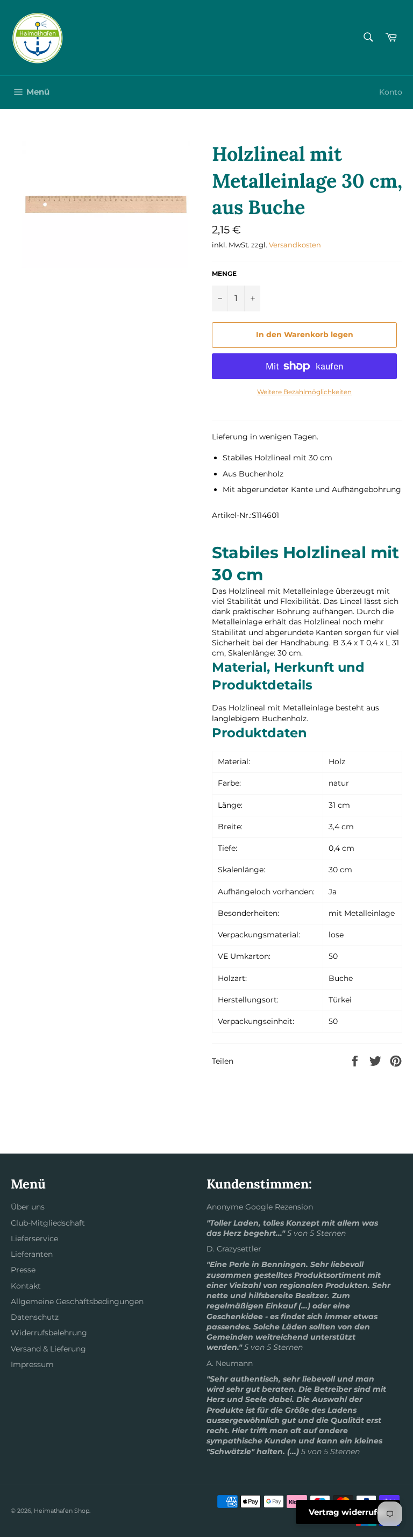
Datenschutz (35, 1317)
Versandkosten (295, 244)
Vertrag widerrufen (348, 1512)
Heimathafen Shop (61, 1510)
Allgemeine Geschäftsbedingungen (77, 1301)
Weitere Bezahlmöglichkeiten (304, 392)
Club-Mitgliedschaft (48, 1223)
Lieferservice (34, 1238)
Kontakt (26, 1286)
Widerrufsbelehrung (49, 1332)
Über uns (28, 1207)
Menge (224, 273)
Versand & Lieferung (48, 1349)
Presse (23, 1270)
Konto (390, 92)
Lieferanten (32, 1254)
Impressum (32, 1364)
